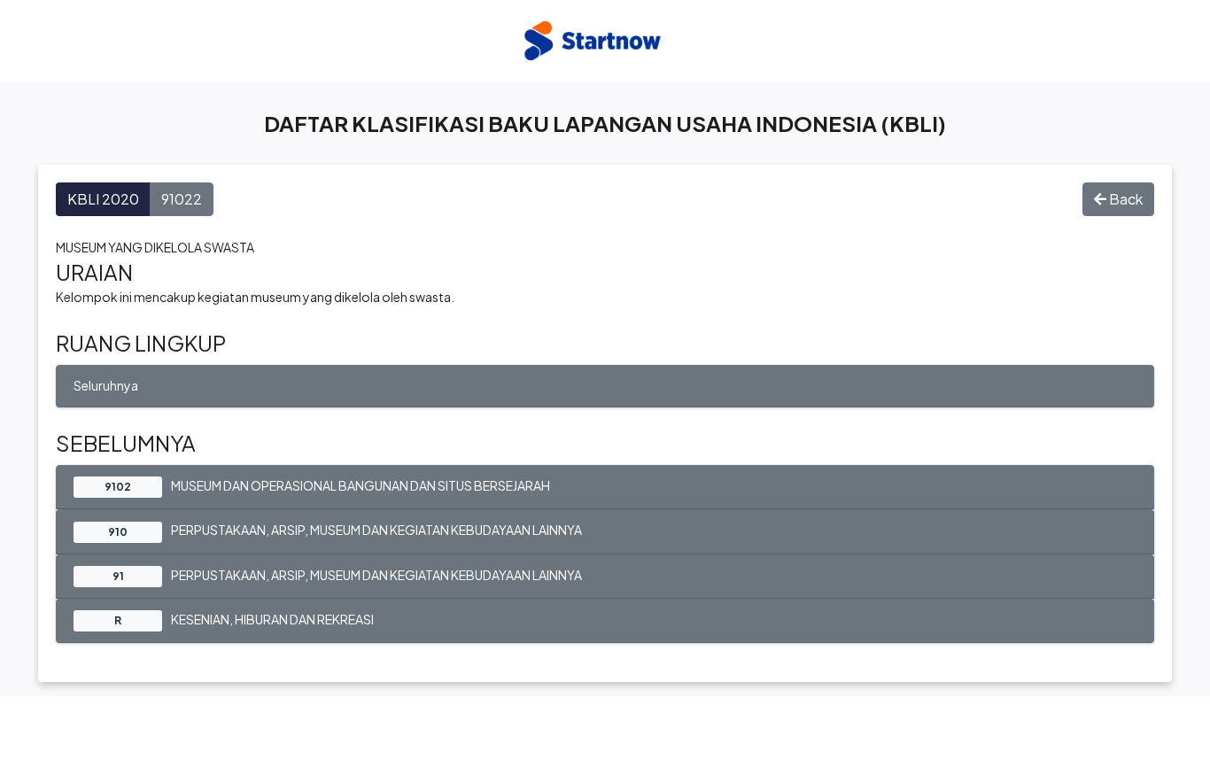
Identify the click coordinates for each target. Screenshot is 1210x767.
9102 (118, 486)
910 (118, 531)
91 (118, 576)
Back (1124, 199)
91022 (181, 199)
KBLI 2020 (103, 199)
